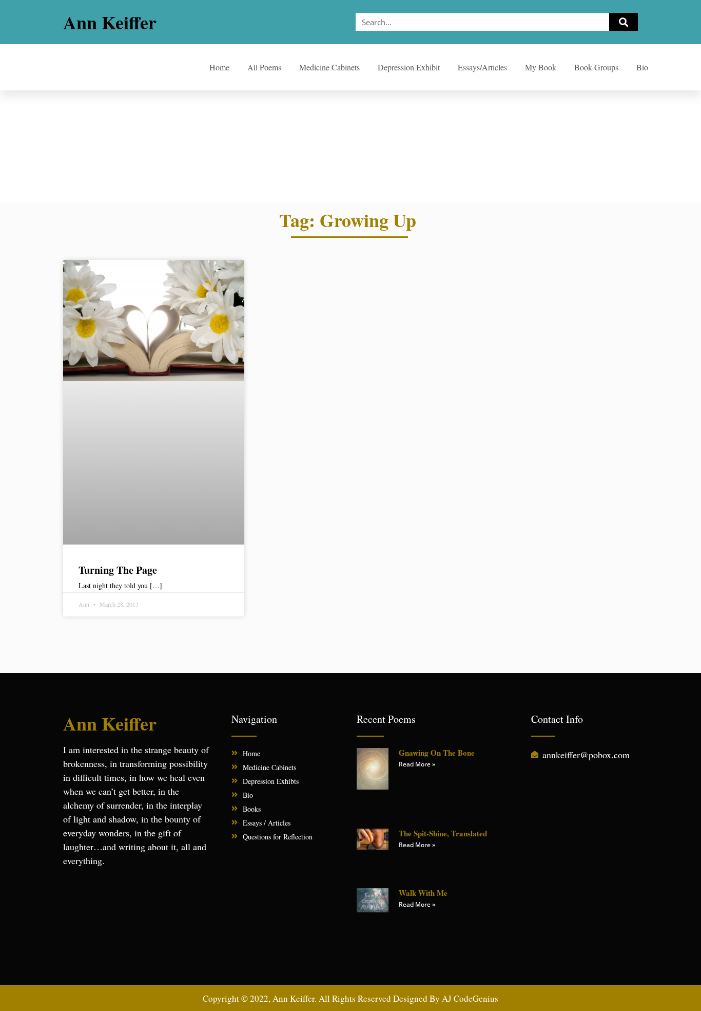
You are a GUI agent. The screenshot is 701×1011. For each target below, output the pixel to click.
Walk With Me (423, 892)
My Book (540, 67)
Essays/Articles (482, 67)
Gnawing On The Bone (437, 752)
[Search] (623, 22)
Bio (642, 67)
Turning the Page (118, 570)
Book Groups (596, 67)
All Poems (264, 67)
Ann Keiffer (110, 22)
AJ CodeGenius (470, 998)
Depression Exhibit (409, 67)
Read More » (417, 764)
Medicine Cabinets (329, 67)
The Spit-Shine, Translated (443, 833)
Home (219, 67)
